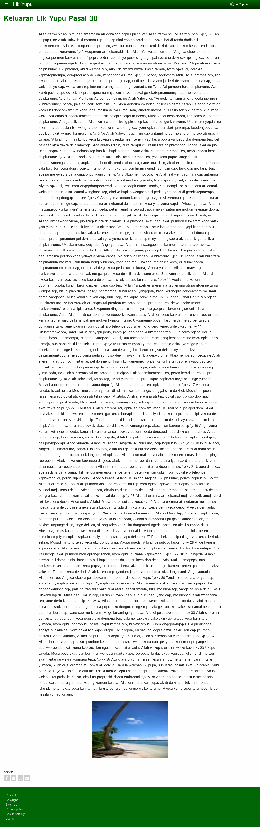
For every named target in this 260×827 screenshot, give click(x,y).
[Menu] (9, 5)
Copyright (12, 800)
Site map (11, 805)
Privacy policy (14, 809)
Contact (11, 795)
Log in (10, 819)
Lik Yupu (23, 4)
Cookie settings (15, 814)
